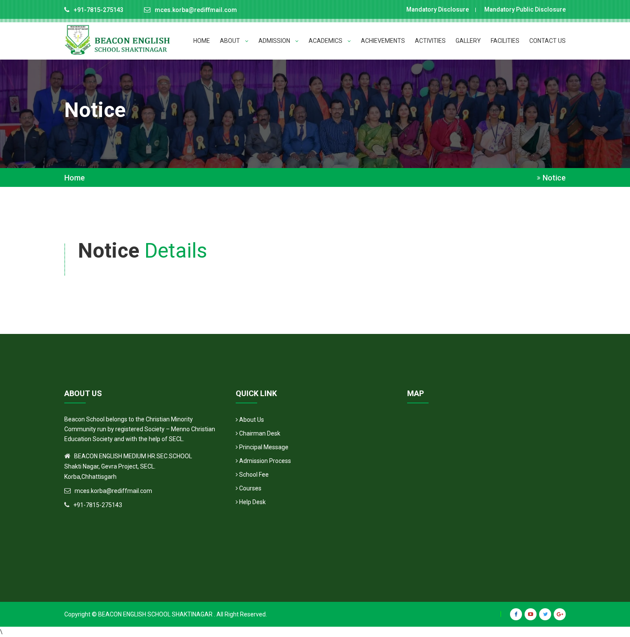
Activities (430, 40)
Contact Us (547, 40)
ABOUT (230, 40)
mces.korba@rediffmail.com (196, 10)
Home (201, 40)
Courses (249, 488)
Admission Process (264, 460)
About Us (251, 419)
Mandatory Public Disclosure (524, 9)
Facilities (505, 40)
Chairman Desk (259, 433)
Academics (326, 40)
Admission (274, 40)
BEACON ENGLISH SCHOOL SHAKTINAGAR (155, 614)
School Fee (253, 474)
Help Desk (252, 502)
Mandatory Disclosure (436, 9)
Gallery (468, 40)
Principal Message (263, 447)
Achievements (383, 40)
